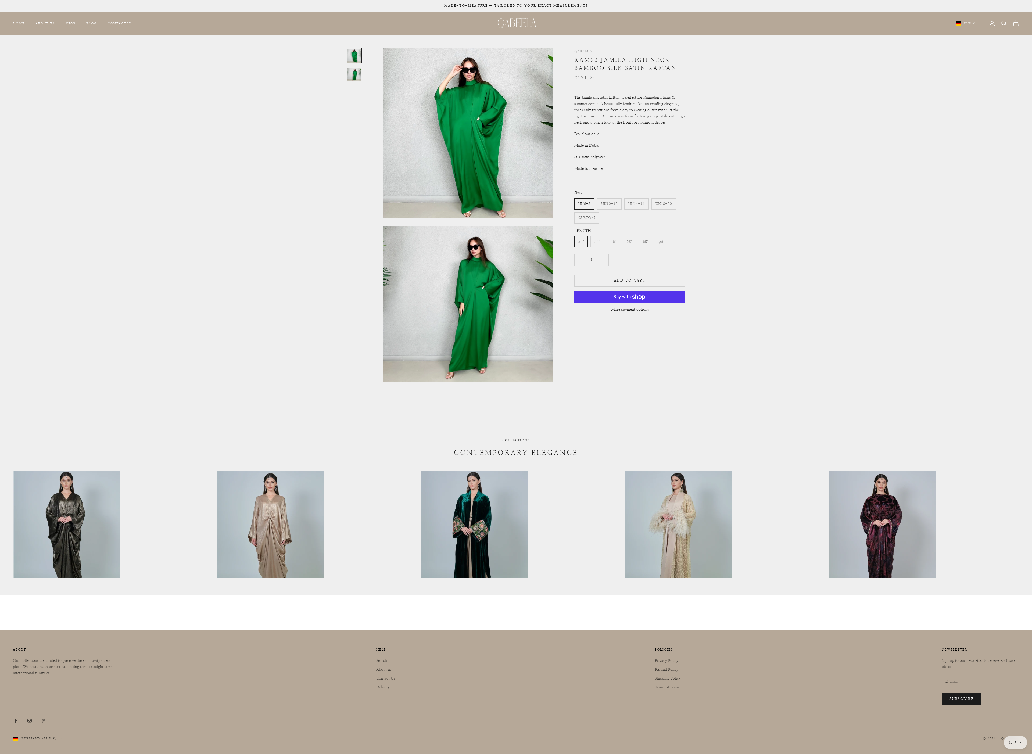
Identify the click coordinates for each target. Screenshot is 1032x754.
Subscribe (961, 699)
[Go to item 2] (354, 74)
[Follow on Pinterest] (43, 720)
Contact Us (120, 23)
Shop (70, 23)
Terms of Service (668, 687)
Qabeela (583, 51)
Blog (91, 23)
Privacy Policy (666, 661)
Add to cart (630, 280)
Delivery (383, 687)
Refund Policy (666, 670)
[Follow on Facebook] (15, 720)
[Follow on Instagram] (29, 720)
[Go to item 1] (354, 55)
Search (381, 661)
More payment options (630, 309)
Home (19, 23)
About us (383, 670)
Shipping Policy (668, 678)
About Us (45, 23)
